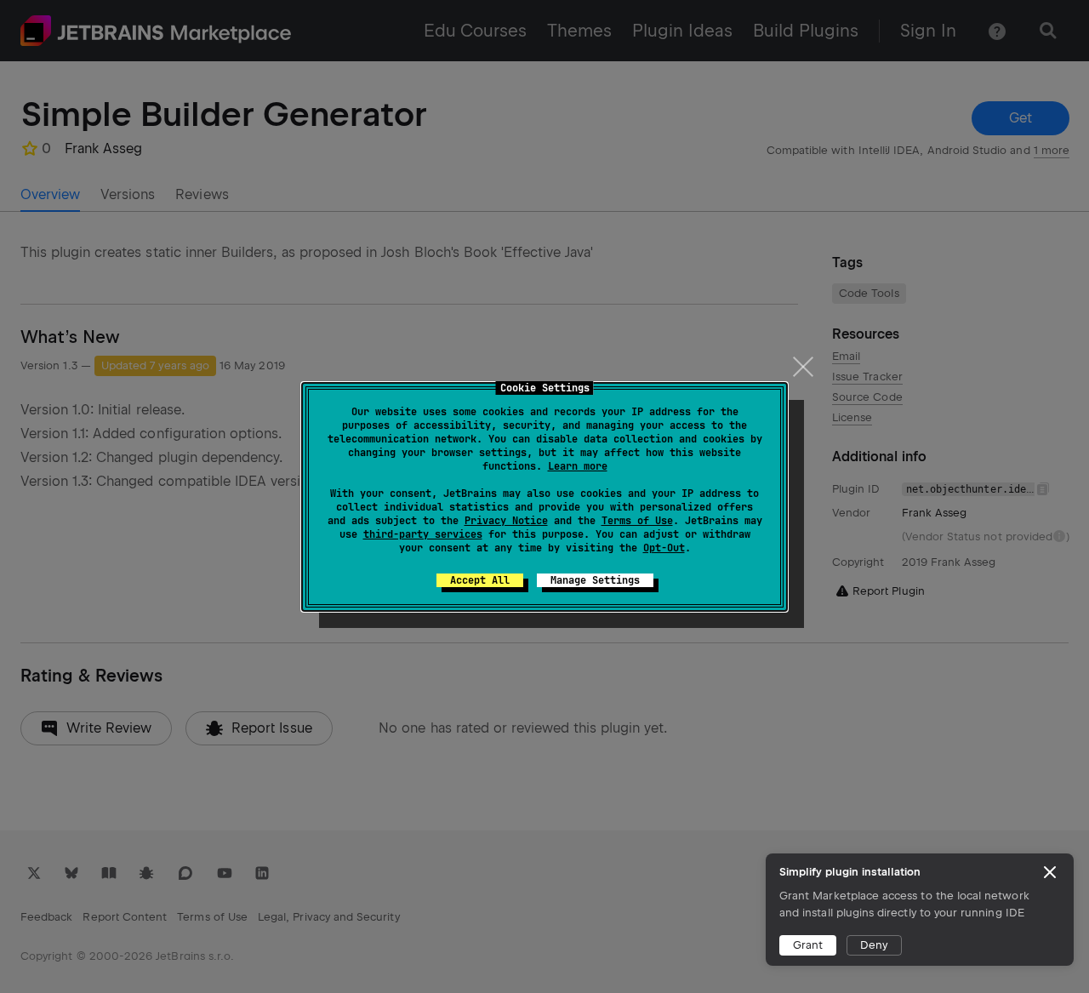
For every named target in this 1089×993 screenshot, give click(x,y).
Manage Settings (595, 580)
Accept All (480, 580)
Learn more (577, 466)
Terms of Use (637, 521)
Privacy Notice (506, 521)
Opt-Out (664, 548)
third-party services (422, 534)
